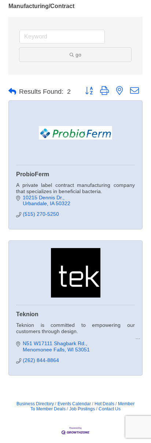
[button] (12, 91)
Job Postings (82, 408)
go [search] (78, 55)
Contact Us (110, 408)
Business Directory (35, 403)
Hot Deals (104, 403)
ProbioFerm (32, 174)
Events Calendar (74, 403)
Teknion (27, 314)
